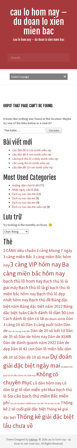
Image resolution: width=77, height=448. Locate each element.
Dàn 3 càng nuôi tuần (44, 324)
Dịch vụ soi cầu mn (24, 202)
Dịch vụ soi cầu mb (24, 194)
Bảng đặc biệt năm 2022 (41, 306)
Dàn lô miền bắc (49, 348)
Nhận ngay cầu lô (22, 190)
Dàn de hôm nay (32, 336)
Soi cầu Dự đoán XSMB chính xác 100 (27, 403)
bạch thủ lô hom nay (23, 281)
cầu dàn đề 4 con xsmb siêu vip (31, 154)
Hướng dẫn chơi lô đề (25, 185)
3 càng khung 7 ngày (54, 250)
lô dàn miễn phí (33, 389)
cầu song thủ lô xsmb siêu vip (31, 163)
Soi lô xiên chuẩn (52, 403)
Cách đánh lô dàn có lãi (23, 318)
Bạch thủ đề (40, 300)
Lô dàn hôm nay (47, 383)
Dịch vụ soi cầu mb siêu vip (29, 207)
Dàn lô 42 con (23, 348)
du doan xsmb (55, 319)
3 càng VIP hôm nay (35, 264)
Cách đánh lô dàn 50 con (51, 312)
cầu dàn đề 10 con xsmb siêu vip (32, 167)
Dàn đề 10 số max (33, 357)
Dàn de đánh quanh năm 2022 (29, 342)
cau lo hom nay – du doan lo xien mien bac (38, 22)
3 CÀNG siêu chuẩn (19, 250)
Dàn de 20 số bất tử (48, 330)
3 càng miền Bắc (17, 256)
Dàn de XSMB (59, 336)
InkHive (33, 439)
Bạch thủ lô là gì (33, 287)
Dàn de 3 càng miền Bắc (19, 331)
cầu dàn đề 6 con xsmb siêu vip (31, 150)
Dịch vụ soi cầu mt (23, 198)
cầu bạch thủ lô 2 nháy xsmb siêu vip (35, 159)
